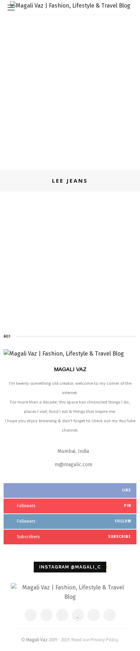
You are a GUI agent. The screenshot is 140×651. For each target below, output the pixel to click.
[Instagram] (94, 615)
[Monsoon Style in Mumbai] (24, 285)
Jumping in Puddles (78, 209)
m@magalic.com (73, 465)
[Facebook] (30, 615)
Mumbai (57, 198)
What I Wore (82, 198)
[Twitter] (46, 615)
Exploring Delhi (74, 247)
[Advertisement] (70, 89)
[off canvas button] (11, 7)
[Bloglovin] (78, 615)
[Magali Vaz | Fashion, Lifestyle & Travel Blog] (70, 591)
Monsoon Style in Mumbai (90, 288)
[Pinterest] (62, 615)
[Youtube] (109, 615)
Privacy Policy (104, 640)
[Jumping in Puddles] (24, 204)
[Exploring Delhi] (24, 238)
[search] (129, 7)
